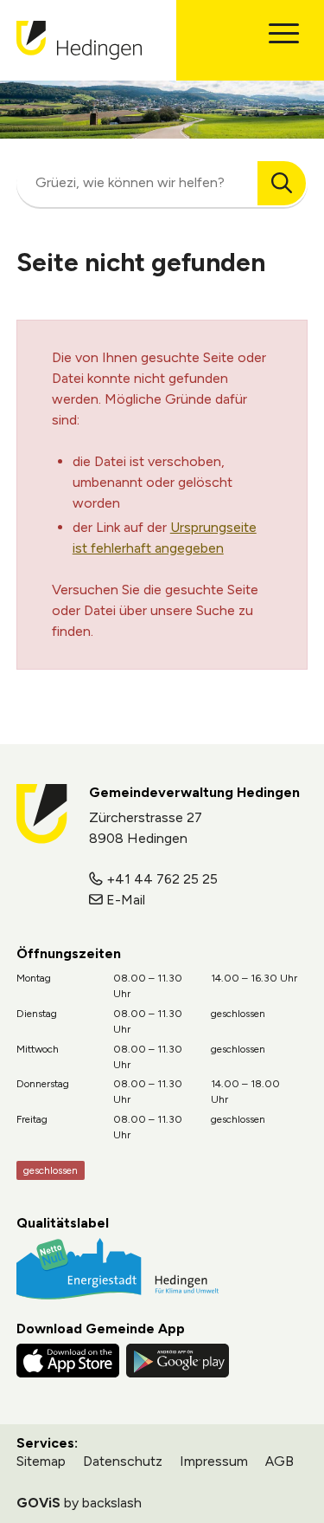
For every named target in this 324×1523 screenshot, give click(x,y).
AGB (279, 1461)
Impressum (214, 1461)
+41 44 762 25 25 (162, 879)
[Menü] (284, 33)
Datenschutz (122, 1461)
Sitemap (41, 1461)
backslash (112, 1502)
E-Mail (125, 899)
